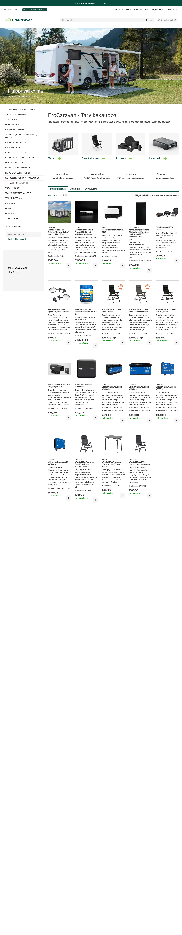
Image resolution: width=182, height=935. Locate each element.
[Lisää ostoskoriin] (68, 265)
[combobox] (107, 20)
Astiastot (121, 158)
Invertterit (155, 158)
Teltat (51, 158)
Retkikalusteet (91, 158)
